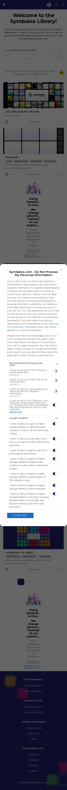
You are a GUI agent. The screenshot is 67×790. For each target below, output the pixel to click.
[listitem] (33, 364)
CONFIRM (20, 515)
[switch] (55, 371)
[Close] (61, 270)
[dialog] (33, 395)
